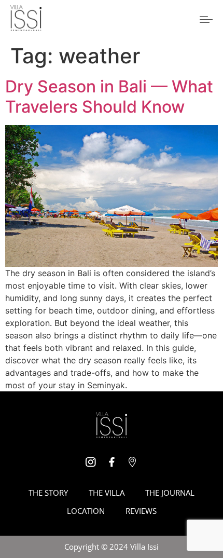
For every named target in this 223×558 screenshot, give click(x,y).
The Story (48, 492)
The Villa (106, 492)
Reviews (141, 511)
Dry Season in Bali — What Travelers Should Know (109, 96)
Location (86, 511)
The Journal (169, 492)
